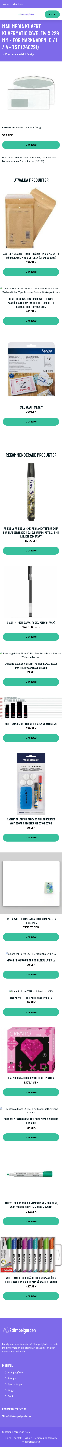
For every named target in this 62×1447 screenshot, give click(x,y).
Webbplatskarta (31, 1441)
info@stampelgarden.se (13, 4)
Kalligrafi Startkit (31, 407)
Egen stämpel (15, 1384)
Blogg (11, 1390)
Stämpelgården (16, 1372)
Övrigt (30, 54)
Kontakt (18, 1438)
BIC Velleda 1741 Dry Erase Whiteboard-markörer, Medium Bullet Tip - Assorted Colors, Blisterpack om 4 (31, 302)
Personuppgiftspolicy (45, 1438)
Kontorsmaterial (14, 54)
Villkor (28, 1438)
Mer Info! (31, 144)
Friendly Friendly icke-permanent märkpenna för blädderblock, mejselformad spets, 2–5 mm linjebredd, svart (31, 532)
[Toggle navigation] (6, 14)
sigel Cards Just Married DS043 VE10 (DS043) (31, 724)
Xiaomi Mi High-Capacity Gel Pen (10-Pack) (31, 622)
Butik (52, 14)
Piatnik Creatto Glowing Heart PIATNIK (31, 1078)
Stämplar (12, 1378)
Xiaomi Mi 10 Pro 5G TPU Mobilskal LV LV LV (31, 960)
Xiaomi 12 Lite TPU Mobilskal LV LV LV (31, 998)
